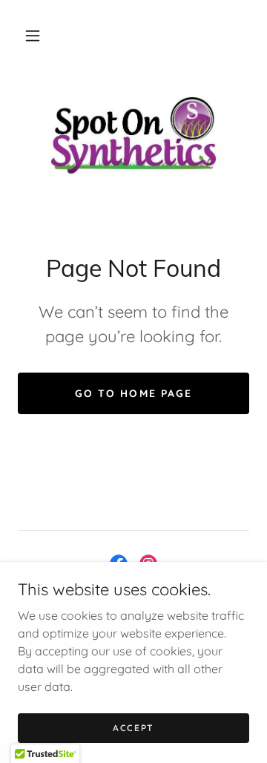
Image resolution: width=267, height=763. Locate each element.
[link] (133, 136)
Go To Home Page (133, 393)
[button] (32, 35)
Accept (133, 727)
